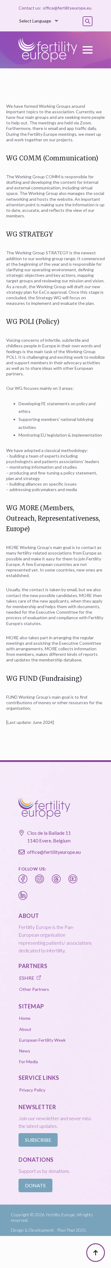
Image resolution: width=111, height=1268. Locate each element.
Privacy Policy (32, 1089)
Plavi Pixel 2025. (72, 1230)
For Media (28, 1061)
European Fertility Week (42, 1040)
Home (25, 1018)
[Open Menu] (87, 50)
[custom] (23, 879)
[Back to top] (95, 1252)
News (24, 1050)
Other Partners (34, 989)
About (25, 1029)
